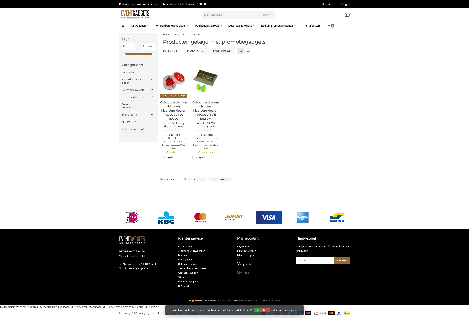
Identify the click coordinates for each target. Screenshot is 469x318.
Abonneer (342, 260)
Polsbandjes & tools (207, 25)
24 (203, 50)
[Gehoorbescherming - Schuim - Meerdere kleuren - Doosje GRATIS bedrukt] (205, 81)
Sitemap (182, 277)
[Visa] (269, 217)
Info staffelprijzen (188, 281)
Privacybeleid (185, 259)
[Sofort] (234, 217)
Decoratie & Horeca (240, 25)
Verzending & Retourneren (193, 268)
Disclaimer (184, 255)
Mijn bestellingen (246, 250)
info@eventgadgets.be (136, 268)
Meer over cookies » (284, 310)
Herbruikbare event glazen (170, 25)
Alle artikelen (129, 121)
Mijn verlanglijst (245, 255)
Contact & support (188, 272)
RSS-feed (183, 286)
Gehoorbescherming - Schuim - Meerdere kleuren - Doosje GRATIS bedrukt (205, 110)
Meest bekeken (222, 50)
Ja (257, 310)
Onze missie (185, 246)
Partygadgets (138, 25)
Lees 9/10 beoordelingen (267, 300)
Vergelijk (169, 157)
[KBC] (166, 217)
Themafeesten (311, 25)
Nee (265, 310)
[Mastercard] (200, 217)
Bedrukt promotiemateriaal (277, 25)
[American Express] (303, 217)
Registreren (328, 4)
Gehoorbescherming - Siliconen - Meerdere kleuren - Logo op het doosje (173, 110)
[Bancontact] (337, 217)
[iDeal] (132, 217)
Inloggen (345, 4)
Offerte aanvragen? (133, 129)
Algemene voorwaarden (191, 250)
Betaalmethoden (187, 264)
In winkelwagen (172, 164)
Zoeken (267, 14)
